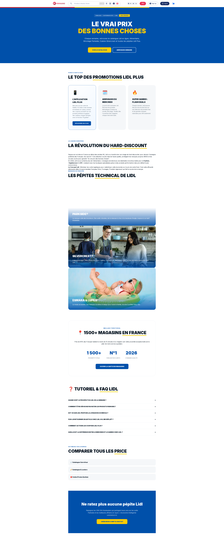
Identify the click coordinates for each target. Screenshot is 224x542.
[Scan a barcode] (110, 3)
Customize (24, 536)
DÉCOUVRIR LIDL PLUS (82, 123)
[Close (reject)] (40, 525)
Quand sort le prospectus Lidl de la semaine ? (112, 400)
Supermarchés (108, 15)
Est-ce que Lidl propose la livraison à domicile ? (112, 413)
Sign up (154, 3)
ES (136, 3)
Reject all (10, 536)
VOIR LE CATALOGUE (99, 50)
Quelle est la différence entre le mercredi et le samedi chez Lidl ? (112, 432)
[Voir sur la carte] (117, 3)
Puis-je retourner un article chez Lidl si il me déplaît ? (112, 419)
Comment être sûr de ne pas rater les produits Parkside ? (112, 406)
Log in (166, 3)
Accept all (35, 536)
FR (130, 3)
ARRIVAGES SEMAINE (124, 50)
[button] (59, 4)
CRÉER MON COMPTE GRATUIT (112, 521)
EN (133, 3)
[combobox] (85, 3)
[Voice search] (106, 3)
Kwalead (98, 15)
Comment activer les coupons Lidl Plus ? (112, 426)
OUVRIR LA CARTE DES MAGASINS (112, 366)
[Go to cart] (173, 4)
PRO (143, 3)
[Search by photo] (113, 3)
